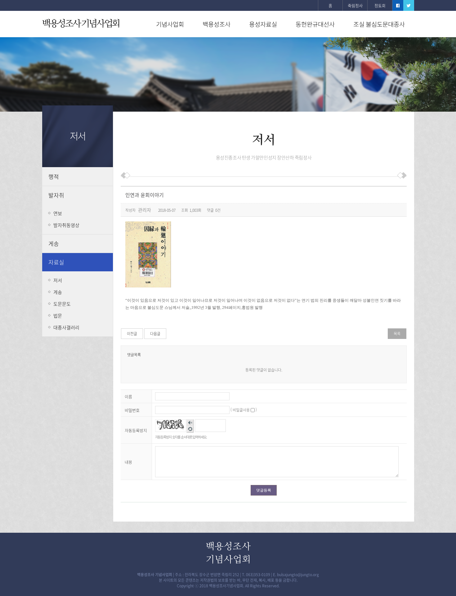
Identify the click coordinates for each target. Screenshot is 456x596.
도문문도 (62, 303)
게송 (53, 243)
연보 (57, 213)
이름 (128, 396)
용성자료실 (263, 24)
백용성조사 (216, 24)
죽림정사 (355, 5)
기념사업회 (170, 24)
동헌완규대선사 (315, 24)
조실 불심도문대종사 (379, 24)
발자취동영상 (66, 225)
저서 (57, 280)
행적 (53, 176)
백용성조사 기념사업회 (80, 24)
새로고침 (190, 429)
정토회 (380, 5)
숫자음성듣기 (190, 423)
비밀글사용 (241, 410)
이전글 (132, 333)
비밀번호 (132, 410)
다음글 (155, 333)
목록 (397, 333)
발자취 (56, 195)
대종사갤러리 (66, 327)
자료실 (56, 262)
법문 (57, 315)
